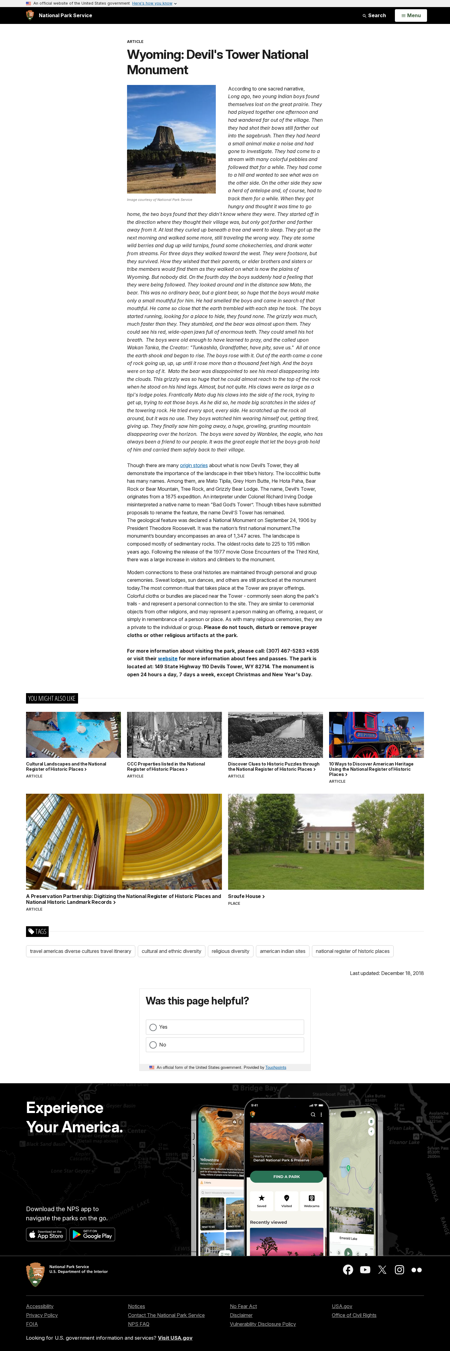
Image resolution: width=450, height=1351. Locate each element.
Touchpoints (275, 1067)
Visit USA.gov (175, 1338)
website (168, 658)
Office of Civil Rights (354, 1315)
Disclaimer (241, 1315)
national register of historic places (353, 951)
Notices (136, 1306)
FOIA (32, 1324)
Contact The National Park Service (166, 1315)
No (162, 1045)
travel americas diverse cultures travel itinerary (80, 951)
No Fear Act (243, 1306)
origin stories (194, 465)
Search (376, 15)
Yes (163, 1027)
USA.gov (342, 1306)
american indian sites (283, 951)
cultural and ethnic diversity (171, 951)
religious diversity (230, 951)
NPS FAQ (138, 1324)
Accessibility (40, 1306)
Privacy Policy (42, 1315)
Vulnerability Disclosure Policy (263, 1324)
